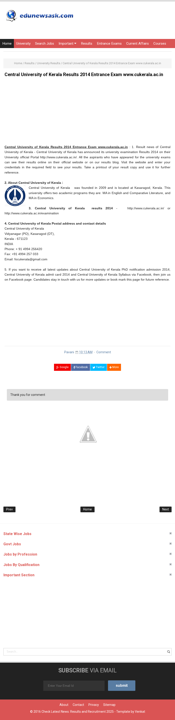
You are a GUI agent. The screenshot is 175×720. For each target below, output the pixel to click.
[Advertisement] (87, 112)
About (63, 705)
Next (165, 509)
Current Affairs (137, 43)
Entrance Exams (109, 43)
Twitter (100, 367)
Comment (103, 352)
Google (64, 367)
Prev (9, 509)
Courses (159, 43)
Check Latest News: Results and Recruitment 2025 (77, 711)
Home (7, 43)
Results (86, 43)
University (23, 43)
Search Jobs (44, 43)
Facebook (81, 367)
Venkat (140, 711)
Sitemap (109, 705)
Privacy (93, 705)
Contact (78, 705)
